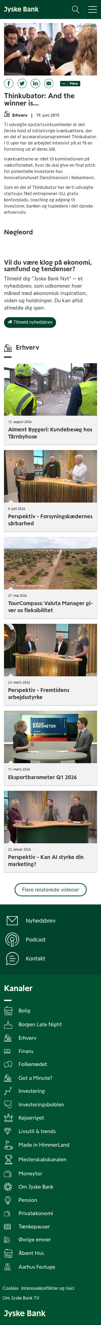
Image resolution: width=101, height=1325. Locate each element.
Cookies (11, 1288)
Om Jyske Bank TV (21, 1298)
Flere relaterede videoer (50, 889)
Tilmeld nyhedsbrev (32, 322)
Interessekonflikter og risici (47, 1288)
